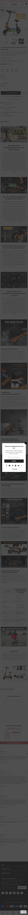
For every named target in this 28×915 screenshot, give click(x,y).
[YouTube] (18, 465)
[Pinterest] (12, 465)
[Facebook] (6, 465)
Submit (14, 461)
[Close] (26, 443)
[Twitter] (21, 465)
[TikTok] (15, 465)
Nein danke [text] (14, 469)
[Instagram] (9, 465)
